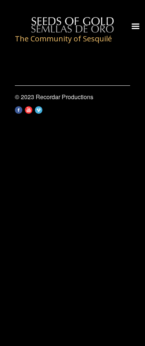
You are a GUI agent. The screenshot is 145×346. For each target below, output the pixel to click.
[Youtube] (28, 111)
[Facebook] (18, 111)
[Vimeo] (38, 111)
